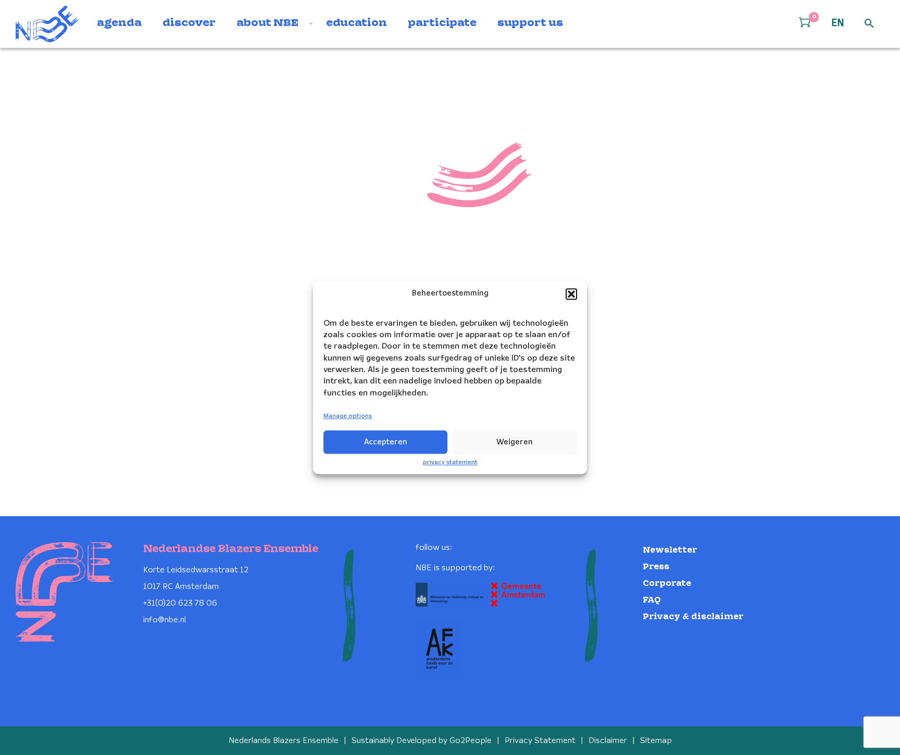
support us (530, 23)
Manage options (347, 416)
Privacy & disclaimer (693, 617)
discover (189, 23)
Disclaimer (608, 741)
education (356, 23)
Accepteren (385, 442)
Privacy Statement (540, 741)
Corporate (667, 583)
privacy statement (450, 462)
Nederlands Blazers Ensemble (284, 741)
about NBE (267, 23)
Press (656, 567)
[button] (571, 294)
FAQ (652, 600)
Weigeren (514, 442)
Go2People (470, 741)
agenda (119, 23)
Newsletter (670, 550)
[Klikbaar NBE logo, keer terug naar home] (47, 24)
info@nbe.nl (164, 620)
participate (442, 23)
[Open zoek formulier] (869, 23)
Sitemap (656, 741)
